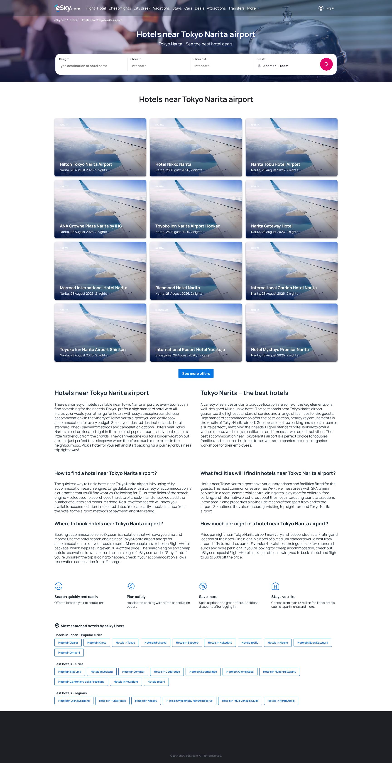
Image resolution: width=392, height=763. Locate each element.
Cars (188, 8)
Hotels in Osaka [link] (68, 642)
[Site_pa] (243, 725)
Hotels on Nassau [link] (146, 701)
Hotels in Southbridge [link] (203, 672)
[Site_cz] (162, 725)
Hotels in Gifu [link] (250, 642)
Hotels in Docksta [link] (102, 672)
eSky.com (60, 20)
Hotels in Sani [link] (156, 682)
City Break (142, 8)
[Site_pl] (121, 725)
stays (73, 20)
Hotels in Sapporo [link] (187, 642)
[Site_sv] (257, 725)
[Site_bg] (107, 725)
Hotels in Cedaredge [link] (167, 672)
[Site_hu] (202, 725)
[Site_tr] (148, 725)
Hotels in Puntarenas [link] (112, 701)
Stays (177, 8)
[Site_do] (230, 725)
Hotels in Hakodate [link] (220, 642)
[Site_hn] (298, 725)
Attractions (216, 8)
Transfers (236, 8)
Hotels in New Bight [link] (126, 682)
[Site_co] (216, 725)
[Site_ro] (94, 725)
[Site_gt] (284, 725)
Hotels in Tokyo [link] (125, 642)
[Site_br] (80, 725)
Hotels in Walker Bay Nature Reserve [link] (190, 701)
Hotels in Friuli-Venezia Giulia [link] (240, 701)
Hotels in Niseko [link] (278, 642)
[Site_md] (175, 725)
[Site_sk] (189, 725)
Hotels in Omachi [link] (69, 652)
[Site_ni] (270, 725)
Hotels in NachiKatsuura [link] (312, 642)
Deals (199, 8)
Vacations (161, 8)
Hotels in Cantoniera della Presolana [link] (81, 682)
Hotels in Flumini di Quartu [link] (279, 672)
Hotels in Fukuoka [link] (156, 642)
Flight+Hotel (96, 8)
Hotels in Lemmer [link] (133, 672)
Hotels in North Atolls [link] (281, 701)
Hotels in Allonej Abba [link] (240, 672)
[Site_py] (311, 725)
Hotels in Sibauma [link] (69, 672)
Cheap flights (120, 8)
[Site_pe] (134, 725)
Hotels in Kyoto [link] (96, 642)
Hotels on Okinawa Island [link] (74, 701)
